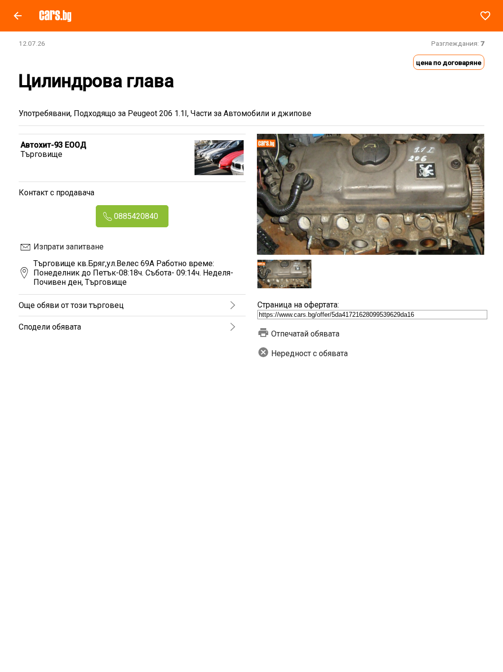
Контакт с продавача (56, 192)
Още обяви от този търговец (71, 305)
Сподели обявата (50, 327)
